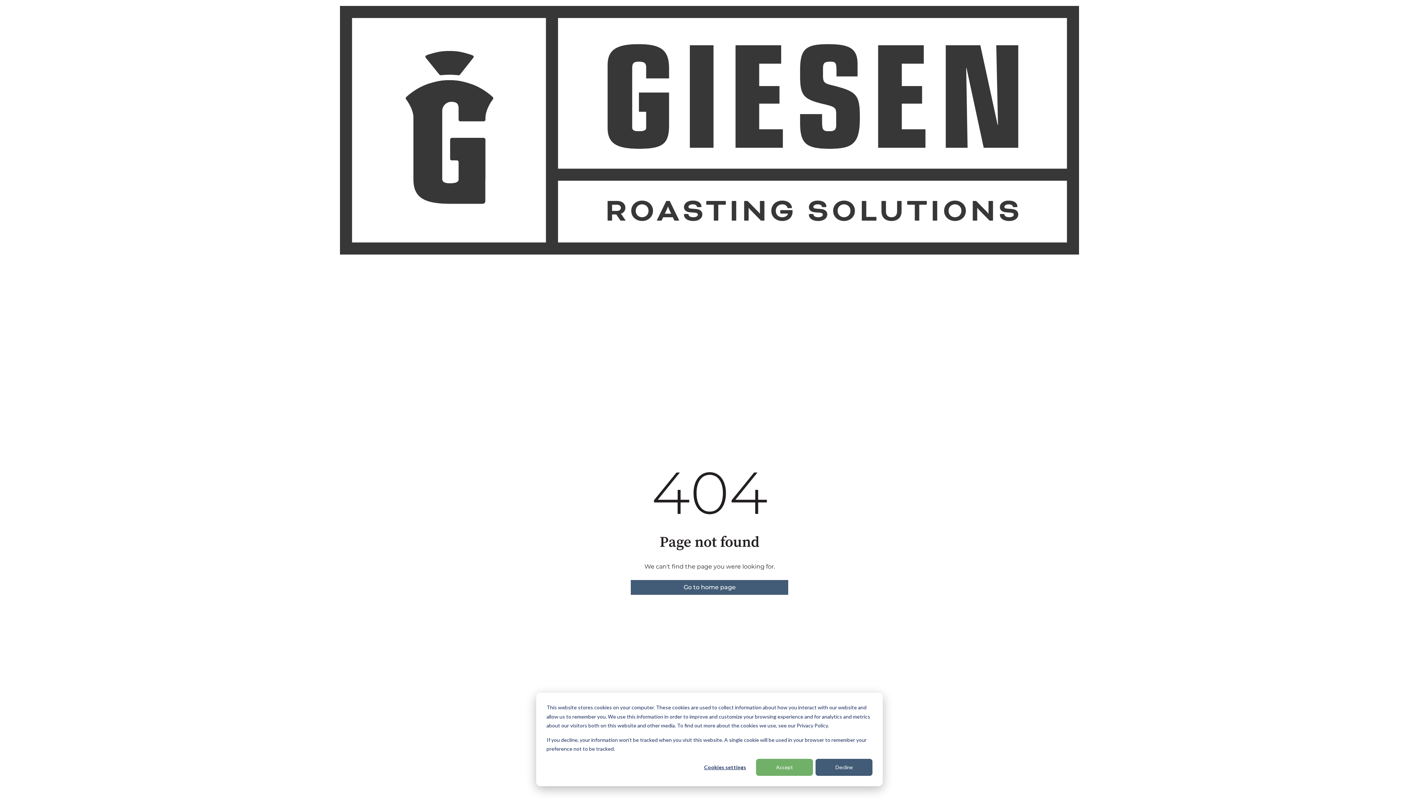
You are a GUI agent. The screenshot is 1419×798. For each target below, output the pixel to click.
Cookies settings (725, 767)
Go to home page (710, 587)
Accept (784, 767)
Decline (844, 767)
